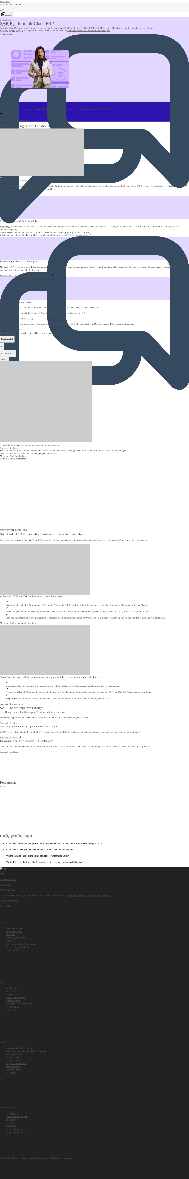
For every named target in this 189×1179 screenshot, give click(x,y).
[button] (11, 31)
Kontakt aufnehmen (17, 459)
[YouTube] (97, 1165)
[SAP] (3, 869)
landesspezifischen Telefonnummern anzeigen (88, 30)
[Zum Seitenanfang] (1, 1177)
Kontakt (4, 459)
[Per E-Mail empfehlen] (97, 1172)
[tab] (7, 339)
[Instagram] (97, 1170)
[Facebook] (97, 1163)
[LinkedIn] (97, 1167)
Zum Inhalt (5, 1)
